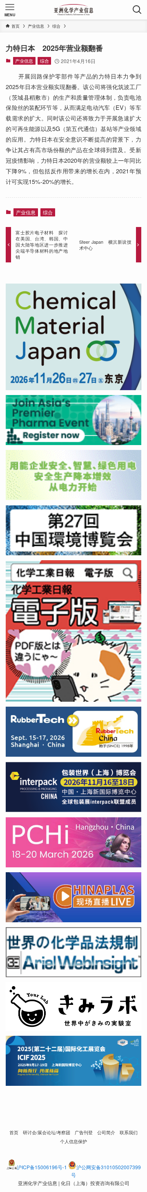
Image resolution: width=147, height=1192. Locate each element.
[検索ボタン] (137, 10)
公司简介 (106, 1132)
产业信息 (24, 60)
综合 (44, 60)
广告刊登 (84, 1132)
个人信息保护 (73, 1141)
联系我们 (129, 1132)
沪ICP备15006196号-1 (42, 1167)
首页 (13, 1132)
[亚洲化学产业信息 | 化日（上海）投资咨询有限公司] (74, 10)
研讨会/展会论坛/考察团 (46, 1132)
